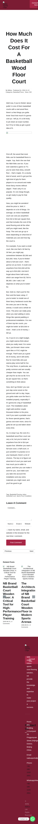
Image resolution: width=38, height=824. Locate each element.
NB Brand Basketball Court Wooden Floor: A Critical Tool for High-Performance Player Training (12, 601)
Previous (8, 551)
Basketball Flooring (16, 494)
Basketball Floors (18, 92)
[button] (4, 596)
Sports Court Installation (24, 496)
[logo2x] (5, 2)
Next (31, 551)
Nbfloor (10, 90)
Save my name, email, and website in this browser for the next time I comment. (17, 533)
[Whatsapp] (32, 819)
